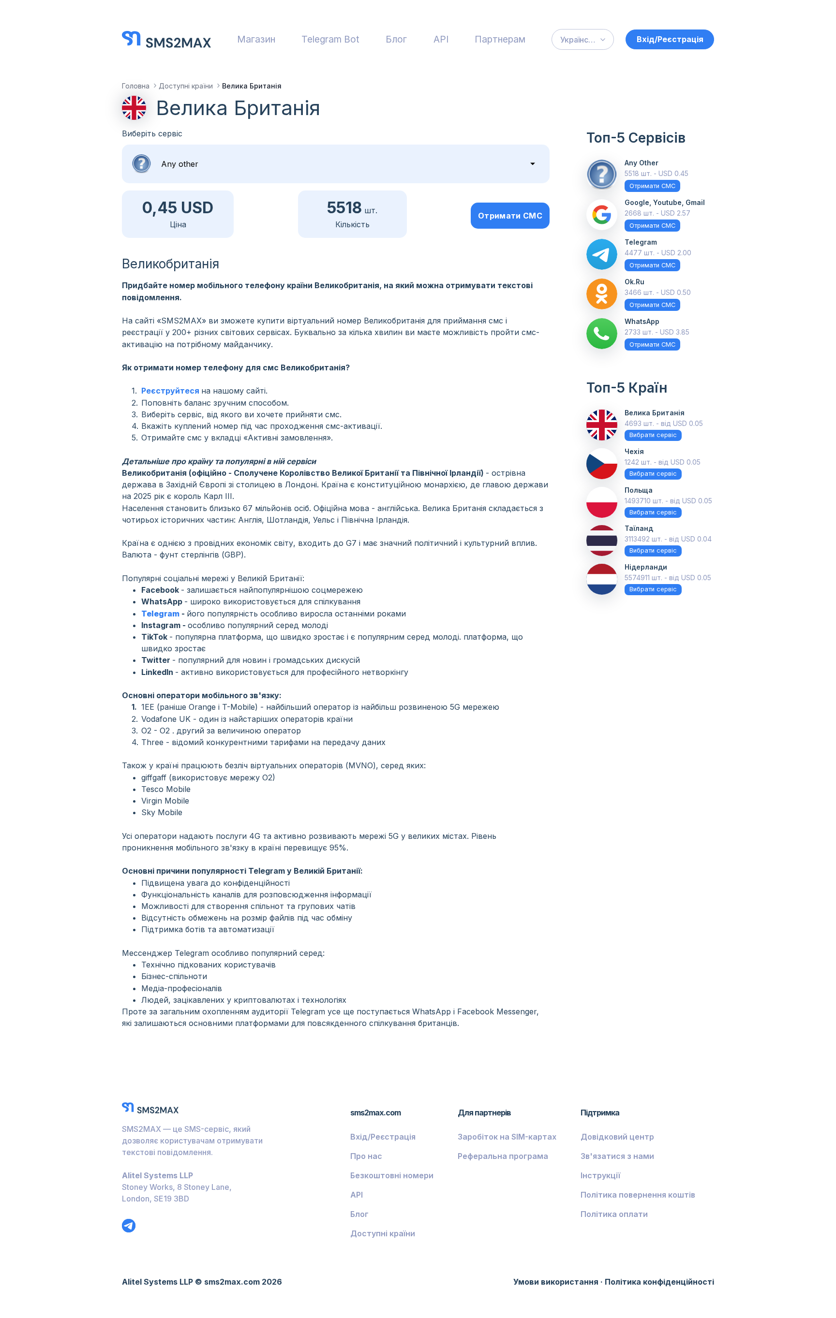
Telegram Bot (330, 39)
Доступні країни (382, 1233)
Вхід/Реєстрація (670, 39)
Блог (396, 39)
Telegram (161, 613)
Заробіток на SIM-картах (507, 1137)
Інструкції (600, 1175)
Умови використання (555, 1282)
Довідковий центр (617, 1137)
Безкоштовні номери (391, 1175)
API (440, 39)
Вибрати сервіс (653, 435)
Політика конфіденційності (659, 1282)
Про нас (366, 1156)
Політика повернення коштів (638, 1195)
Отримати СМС (510, 215)
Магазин (256, 39)
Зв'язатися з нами (617, 1156)
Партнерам (500, 39)
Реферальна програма (503, 1156)
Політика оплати (614, 1214)
